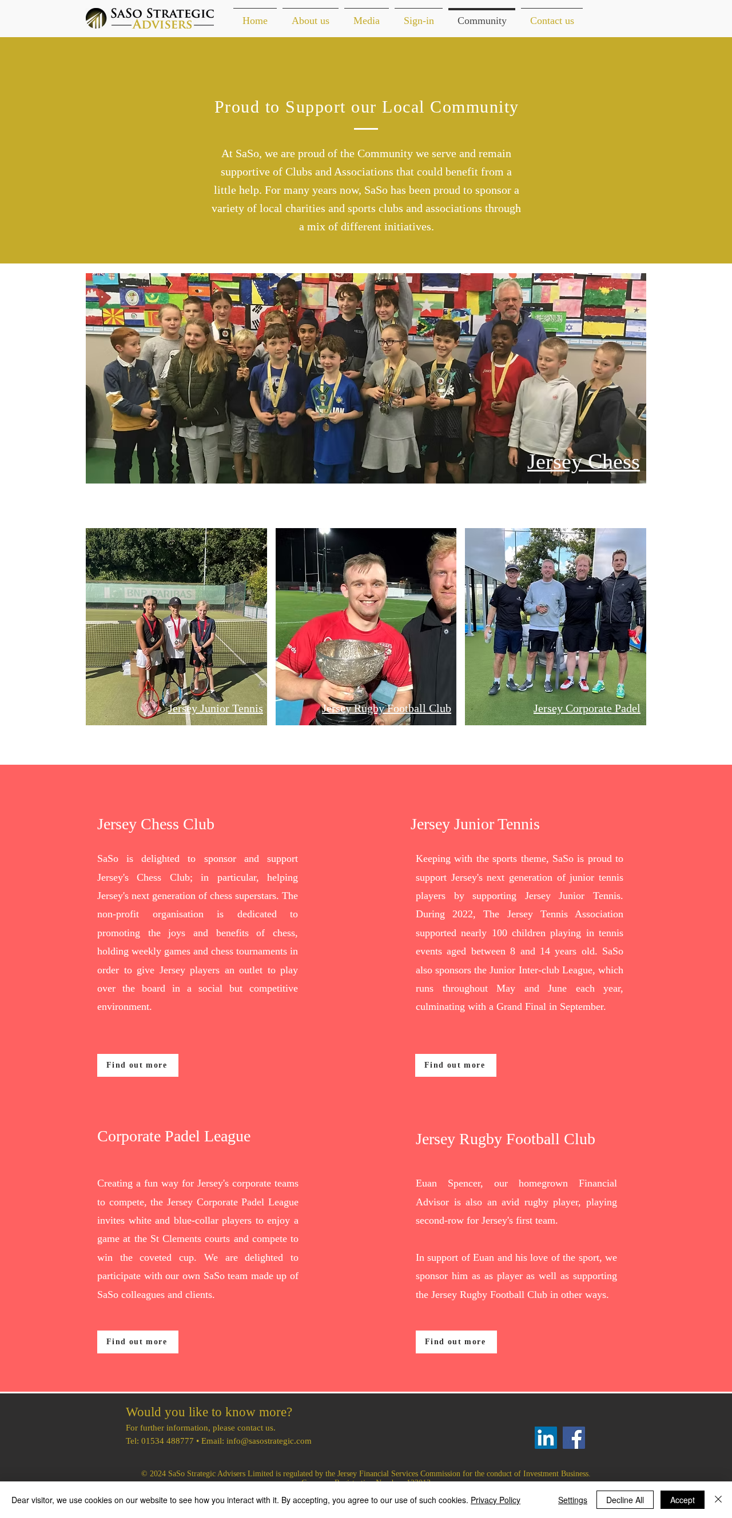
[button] (310, 15)
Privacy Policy (495, 1499)
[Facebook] (574, 1438)
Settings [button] (572, 1499)
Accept (682, 1499)
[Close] (718, 1500)
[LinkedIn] (546, 1438)
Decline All (625, 1499)
